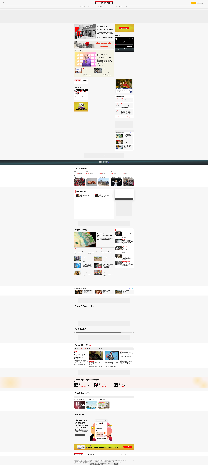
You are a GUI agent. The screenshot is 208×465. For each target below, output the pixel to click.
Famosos (98, 52)
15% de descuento (89, 399)
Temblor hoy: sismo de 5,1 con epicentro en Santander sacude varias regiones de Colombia (127, 242)
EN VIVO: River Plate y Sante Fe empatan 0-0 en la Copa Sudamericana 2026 (126, 106)
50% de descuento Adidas (79, 399)
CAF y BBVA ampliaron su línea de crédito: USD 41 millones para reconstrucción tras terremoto (88, 72)
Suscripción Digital (120, 454)
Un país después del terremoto (84, 51)
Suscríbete (194, 2)
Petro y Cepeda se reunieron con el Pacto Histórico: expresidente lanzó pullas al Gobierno (126, 257)
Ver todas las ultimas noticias (124, 116)
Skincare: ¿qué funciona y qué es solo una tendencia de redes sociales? (88, 273)
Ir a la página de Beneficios (80, 434)
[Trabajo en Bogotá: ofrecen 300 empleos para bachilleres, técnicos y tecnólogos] (128, 182)
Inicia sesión (84, 96)
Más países (84, 256)
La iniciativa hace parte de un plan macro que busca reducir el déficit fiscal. (105, 239)
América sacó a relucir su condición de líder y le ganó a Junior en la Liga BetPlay (126, 112)
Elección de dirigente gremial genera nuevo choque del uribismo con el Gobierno (106, 251)
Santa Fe (125, 103)
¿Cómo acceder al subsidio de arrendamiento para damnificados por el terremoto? (106, 72)
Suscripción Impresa (110, 454)
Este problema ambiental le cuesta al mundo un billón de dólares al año (108, 259)
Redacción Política (82, 364)
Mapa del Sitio (102, 454)
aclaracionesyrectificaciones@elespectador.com (107, 461)
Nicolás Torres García (128, 363)
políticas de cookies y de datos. (98, 464)
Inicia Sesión (200, 2)
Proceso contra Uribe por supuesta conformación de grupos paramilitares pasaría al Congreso (127, 235)
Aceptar (116, 463)
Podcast (99, 194)
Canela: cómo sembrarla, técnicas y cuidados (91, 176)
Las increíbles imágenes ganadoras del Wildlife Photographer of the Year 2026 (87, 266)
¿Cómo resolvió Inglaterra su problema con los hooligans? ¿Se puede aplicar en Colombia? (79, 176)
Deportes (80, 194)
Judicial (104, 263)
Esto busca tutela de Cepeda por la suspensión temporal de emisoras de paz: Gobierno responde (111, 363)
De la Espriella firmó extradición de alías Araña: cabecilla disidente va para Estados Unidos (80, 356)
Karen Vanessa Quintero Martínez (107, 37)
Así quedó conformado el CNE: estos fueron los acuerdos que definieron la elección (108, 273)
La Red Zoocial (124, 246)
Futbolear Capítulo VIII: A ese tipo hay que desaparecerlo (103, 196)
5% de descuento (101, 399)
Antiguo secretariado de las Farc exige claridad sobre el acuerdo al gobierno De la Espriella (126, 361)
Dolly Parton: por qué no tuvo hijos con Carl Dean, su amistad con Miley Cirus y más (116, 176)
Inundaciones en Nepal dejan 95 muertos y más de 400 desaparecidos (124, 49)
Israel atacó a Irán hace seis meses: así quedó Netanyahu (88, 259)
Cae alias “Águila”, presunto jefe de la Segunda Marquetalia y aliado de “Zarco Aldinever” (108, 266)
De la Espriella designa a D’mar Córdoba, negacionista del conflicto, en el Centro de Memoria (126, 353)
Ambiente (104, 256)
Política (102, 248)
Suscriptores (124, 261)
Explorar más (83, 386)
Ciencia (123, 239)
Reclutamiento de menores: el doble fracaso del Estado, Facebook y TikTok (96, 363)
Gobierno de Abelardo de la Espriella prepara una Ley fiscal (126, 100)
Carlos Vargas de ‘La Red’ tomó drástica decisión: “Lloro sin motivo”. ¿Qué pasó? (104, 57)
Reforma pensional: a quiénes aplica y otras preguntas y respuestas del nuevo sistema (105, 29)
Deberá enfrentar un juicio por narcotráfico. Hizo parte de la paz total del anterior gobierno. (81, 361)
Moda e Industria (85, 270)
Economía (103, 24)
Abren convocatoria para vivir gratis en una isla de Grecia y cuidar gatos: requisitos (127, 249)
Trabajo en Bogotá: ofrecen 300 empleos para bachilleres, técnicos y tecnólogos (128, 176)
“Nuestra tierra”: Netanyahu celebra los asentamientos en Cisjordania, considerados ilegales (103, 176)
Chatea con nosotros (130, 454)
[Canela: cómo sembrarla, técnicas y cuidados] (91, 182)
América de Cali (123, 110)
